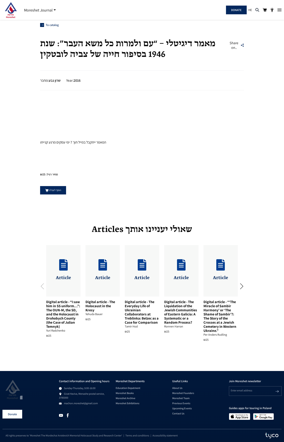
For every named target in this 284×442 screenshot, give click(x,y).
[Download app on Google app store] (263, 416)
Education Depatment (128, 388)
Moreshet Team (180, 398)
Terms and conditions (137, 435)
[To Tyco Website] (271, 435)
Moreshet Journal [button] (38, 10)
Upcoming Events (182, 408)
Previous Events (181, 403)
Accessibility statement (165, 435)
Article (63, 278)
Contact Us (178, 413)
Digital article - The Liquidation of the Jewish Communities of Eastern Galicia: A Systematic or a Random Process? (180, 312)
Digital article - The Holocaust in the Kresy (100, 305)
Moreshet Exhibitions (127, 403)
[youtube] (61, 415)
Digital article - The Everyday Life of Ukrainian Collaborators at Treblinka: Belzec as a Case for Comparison (142, 312)
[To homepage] (10, 10)
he (250, 10)
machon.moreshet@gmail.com (81, 403)
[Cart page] (265, 10)
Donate (236, 10)
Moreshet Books (125, 393)
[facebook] (68, 415)
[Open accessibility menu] (272, 10)
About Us (177, 388)
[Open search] (257, 10)
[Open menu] (279, 10)
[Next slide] (241, 286)
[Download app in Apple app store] (239, 416)
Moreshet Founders (183, 393)
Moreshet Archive (125, 398)
